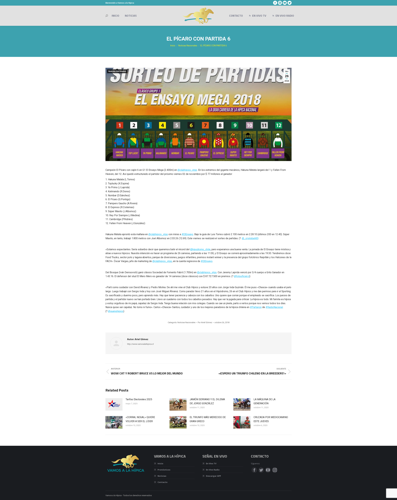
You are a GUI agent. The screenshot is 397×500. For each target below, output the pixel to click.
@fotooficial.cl (242, 276)
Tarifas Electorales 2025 (139, 399)
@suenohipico (115, 311)
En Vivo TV (211, 463)
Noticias (162, 476)
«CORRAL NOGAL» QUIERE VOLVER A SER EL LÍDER (140, 419)
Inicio (160, 463)
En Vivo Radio (213, 469)
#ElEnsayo (187, 234)
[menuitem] (115, 15)
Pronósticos (164, 469)
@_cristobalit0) (250, 238)
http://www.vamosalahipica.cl (140, 344)
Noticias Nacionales (117, 71)
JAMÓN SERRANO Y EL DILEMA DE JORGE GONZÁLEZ (207, 401)
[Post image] (114, 404)
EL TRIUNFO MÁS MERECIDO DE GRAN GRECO (208, 419)
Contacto (162, 482)
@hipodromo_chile (200, 249)
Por (205, 322)
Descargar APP (213, 476)
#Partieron (256, 307)
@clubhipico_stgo (187, 169)
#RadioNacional (274, 307)
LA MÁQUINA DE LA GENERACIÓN (264, 401)
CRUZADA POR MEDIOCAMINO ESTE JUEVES (271, 419)
